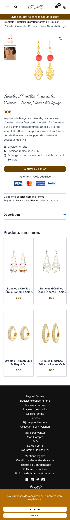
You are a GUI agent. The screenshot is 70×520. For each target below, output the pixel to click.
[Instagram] (32, 479)
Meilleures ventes (35, 432)
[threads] (43, 479)
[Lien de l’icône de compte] (64, 7)
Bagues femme (35, 396)
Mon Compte (35, 437)
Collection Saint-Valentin (35, 426)
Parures (35, 418)
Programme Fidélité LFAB (35, 450)
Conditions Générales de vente (35, 460)
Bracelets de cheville (35, 409)
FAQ (35, 441)
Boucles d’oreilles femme (32, 21)
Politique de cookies (35, 469)
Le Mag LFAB (35, 445)
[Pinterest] (37, 479)
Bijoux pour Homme (35, 422)
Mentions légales (35, 456)
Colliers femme (35, 413)
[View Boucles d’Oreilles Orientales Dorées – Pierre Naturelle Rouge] (10, 39)
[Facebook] (27, 479)
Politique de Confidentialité (35, 464)
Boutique (9, 21)
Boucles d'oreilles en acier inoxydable (37, 200)
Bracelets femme (35, 405)
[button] (16, 7)
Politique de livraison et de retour (35, 473)
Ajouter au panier (35, 169)
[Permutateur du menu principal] (7, 7)
